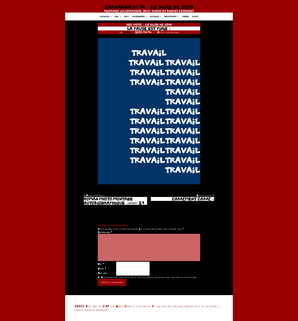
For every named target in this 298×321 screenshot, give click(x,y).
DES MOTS (134, 24)
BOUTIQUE (154, 16)
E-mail (102, 268)
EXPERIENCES (138, 16)
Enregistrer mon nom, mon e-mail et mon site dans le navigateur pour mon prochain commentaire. (149, 277)
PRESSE (185, 16)
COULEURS (104, 16)
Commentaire (105, 232)
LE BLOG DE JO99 (158, 24)
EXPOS (195, 16)
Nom (101, 263)
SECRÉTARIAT (170, 16)
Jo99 (127, 32)
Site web (102, 273)
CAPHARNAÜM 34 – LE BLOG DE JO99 (149, 7)
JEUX (126, 16)
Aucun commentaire (168, 32)
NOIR (117, 16)
